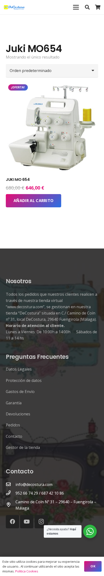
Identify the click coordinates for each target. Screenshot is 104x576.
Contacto (14, 436)
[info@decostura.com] (10, 484)
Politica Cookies (26, 571)
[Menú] (76, 7)
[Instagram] (41, 521)
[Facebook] (12, 521)
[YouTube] (26, 521)
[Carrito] (98, 7)
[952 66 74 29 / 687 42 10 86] (10, 493)
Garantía (14, 403)
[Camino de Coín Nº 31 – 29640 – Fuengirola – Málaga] (10, 505)
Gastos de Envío (20, 391)
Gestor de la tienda (23, 447)
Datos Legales (19, 369)
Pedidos (13, 425)
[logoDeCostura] (14, 7)
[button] (87, 7)
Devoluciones (18, 414)
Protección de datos (24, 380)
